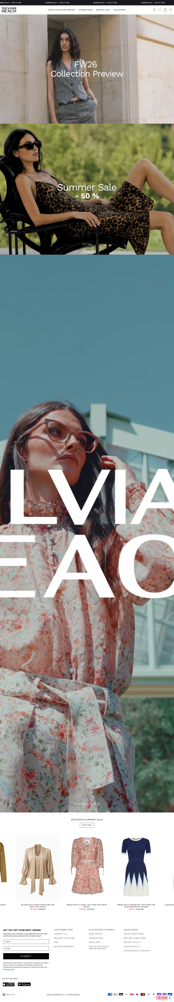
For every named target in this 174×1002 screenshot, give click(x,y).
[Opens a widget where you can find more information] (163, 998)
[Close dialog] (131, 468)
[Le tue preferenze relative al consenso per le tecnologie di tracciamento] (170, 998)
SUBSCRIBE (64, 511)
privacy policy (77, 524)
